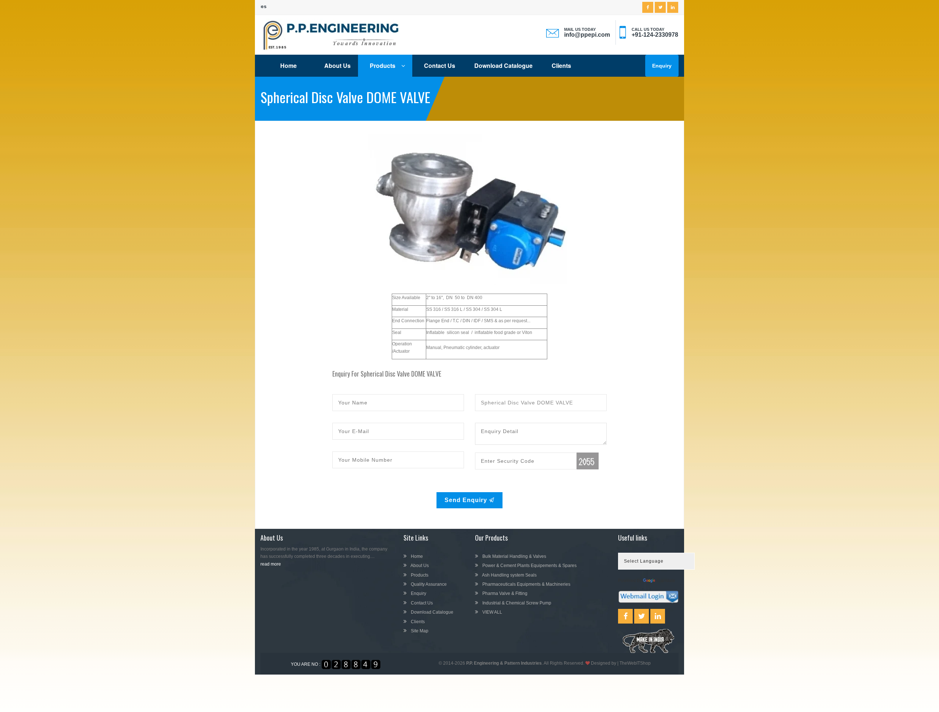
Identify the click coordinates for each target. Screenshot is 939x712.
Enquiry (662, 66)
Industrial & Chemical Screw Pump (516, 603)
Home (288, 65)
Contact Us (439, 65)
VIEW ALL (491, 612)
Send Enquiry (467, 500)
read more (270, 564)
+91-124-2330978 (655, 35)
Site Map (419, 630)
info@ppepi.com (587, 35)
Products (383, 65)
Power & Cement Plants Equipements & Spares (529, 565)
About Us (337, 65)
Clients (561, 65)
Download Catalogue (503, 65)
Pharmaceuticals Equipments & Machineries (525, 584)
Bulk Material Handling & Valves (513, 556)
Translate (666, 580)
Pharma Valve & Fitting (504, 593)
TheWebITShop (635, 663)
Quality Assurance (428, 584)
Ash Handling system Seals (509, 575)
